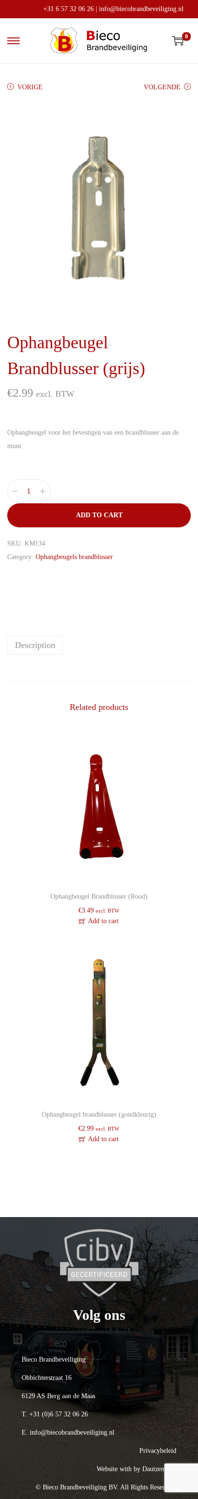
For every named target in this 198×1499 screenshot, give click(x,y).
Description (35, 645)
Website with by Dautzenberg (136, 1469)
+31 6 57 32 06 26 (68, 8)
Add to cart (99, 515)
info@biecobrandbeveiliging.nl (141, 8)
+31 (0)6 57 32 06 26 (58, 1414)
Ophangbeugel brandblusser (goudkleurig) (99, 1114)
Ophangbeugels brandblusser (74, 557)
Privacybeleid (157, 1450)
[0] (178, 41)
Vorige (30, 87)
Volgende (162, 87)
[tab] (99, 645)
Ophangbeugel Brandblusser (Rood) (99, 896)
